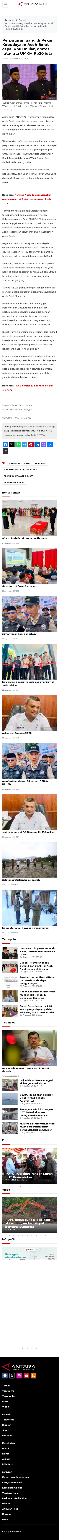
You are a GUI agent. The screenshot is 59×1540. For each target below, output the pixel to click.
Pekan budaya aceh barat (19, 476)
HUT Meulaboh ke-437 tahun (20, 470)
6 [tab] (31, 1235)
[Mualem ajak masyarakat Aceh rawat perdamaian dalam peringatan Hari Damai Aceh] (10, 1128)
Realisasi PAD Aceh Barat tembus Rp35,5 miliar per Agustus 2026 (26, 731)
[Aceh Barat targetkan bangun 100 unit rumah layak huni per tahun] (29, 614)
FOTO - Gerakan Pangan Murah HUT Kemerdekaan (29, 1175)
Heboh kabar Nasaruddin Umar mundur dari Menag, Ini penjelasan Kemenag (37, 994)
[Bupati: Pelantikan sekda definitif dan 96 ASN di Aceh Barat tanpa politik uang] (29, 518)
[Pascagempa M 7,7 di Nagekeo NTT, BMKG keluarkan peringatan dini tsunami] (10, 1113)
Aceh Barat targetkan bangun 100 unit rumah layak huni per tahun (25, 632)
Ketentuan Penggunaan (16, 1477)
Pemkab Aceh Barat (19, 463)
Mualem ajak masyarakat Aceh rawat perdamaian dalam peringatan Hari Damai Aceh (37, 1126)
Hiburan (6, 1425)
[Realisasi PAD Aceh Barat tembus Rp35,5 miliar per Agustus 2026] (29, 713)
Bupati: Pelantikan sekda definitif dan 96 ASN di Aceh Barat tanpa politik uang (27, 537)
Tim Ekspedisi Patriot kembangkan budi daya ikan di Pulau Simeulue (27, 584)
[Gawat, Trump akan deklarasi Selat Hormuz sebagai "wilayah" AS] (10, 1099)
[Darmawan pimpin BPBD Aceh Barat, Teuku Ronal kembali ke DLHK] (10, 952)
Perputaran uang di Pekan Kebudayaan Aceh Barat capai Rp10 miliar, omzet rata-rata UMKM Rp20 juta (29, 26)
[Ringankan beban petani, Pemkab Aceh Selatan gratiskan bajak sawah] (29, 860)
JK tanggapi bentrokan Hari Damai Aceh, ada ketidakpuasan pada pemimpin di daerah (27, 1068)
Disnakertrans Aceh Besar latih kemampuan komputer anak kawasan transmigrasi (29, 926)
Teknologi (8, 1419)
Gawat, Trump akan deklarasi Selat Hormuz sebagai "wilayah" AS (36, 1097)
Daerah (22, 20)
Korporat (7, 1514)
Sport (5, 1430)
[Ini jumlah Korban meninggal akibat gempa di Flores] (10, 1084)
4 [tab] (34, 1186)
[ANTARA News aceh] (33, 4)
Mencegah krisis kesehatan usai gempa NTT (26, 1337)
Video (6, 1189)
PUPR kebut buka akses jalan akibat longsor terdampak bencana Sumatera (27, 1223)
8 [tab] (40, 1235)
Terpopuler (9, 939)
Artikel (6, 1459)
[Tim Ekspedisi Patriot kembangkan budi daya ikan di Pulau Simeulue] (29, 566)
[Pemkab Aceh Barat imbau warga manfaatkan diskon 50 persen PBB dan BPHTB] (29, 761)
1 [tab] (20, 1186)
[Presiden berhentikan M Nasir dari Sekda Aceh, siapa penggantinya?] (10, 981)
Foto (5, 1140)
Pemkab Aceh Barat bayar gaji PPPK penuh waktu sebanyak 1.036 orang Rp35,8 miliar (28, 830)
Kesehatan (8, 1443)
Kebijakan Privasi (12, 1482)
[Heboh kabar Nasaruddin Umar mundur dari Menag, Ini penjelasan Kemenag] (10, 996)
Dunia (5, 1453)
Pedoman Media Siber (15, 1498)
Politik (6, 1448)
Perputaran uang (14, 482)
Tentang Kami (10, 1493)
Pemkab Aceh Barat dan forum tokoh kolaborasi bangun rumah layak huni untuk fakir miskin (28, 682)
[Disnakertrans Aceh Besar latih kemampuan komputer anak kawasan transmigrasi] (29, 907)
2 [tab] (24, 1186)
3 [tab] (29, 1186)
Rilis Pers (7, 1464)
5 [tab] (38, 1186)
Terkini (6, 1385)
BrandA (6, 1503)
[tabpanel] (29, 1166)
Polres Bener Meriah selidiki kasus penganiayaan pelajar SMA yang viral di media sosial (37, 1009)
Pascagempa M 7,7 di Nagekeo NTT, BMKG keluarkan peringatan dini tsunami (37, 1112)
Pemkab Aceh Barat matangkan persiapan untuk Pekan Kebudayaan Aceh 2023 (26, 199)
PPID (5, 1519)
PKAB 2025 (40, 463)
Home (11, 20)
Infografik (8, 1239)
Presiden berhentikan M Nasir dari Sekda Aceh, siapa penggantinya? (37, 980)
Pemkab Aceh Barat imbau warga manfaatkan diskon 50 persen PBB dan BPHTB (26, 781)
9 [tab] (45, 1235)
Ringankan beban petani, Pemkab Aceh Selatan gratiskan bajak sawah (26, 878)
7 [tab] (36, 1235)
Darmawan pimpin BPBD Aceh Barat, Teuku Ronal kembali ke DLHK (37, 951)
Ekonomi (7, 1435)
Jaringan (7, 1472)
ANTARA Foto (10, 1508)
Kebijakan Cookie (12, 1487)
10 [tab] (49, 1235)
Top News (8, 1022)
